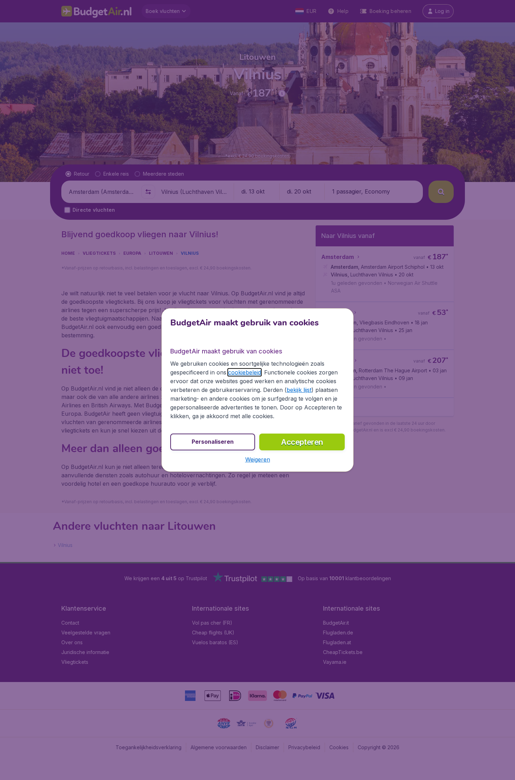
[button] (257, 459)
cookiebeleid (244, 372)
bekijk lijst (299, 389)
